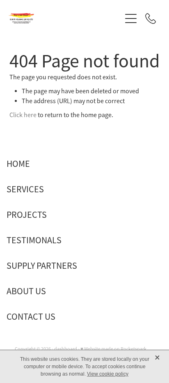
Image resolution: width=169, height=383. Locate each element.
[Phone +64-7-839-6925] (150, 18)
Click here (23, 115)
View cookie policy (107, 374)
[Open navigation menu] (131, 18)
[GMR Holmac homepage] (65, 18)
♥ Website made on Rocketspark (113, 349)
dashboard (65, 349)
